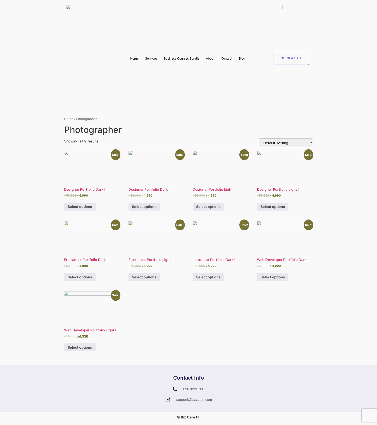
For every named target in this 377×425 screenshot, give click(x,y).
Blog (242, 58)
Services (151, 58)
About (210, 58)
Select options (80, 206)
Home (134, 58)
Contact (226, 58)
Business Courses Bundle (181, 58)
